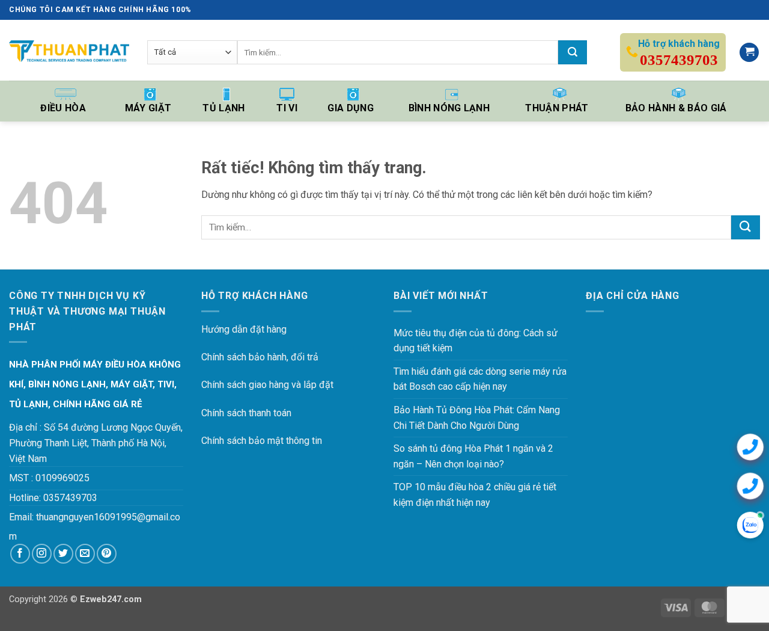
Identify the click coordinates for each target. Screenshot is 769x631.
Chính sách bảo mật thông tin (261, 440)
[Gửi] (572, 52)
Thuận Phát (556, 108)
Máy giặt (148, 108)
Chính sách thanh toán (246, 413)
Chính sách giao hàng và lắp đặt (267, 384)
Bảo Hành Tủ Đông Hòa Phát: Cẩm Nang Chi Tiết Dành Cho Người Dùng (477, 417)
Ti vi (286, 108)
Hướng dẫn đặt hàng (244, 329)
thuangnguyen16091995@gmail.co (108, 517)
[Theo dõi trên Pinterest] (107, 554)
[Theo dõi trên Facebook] (20, 554)
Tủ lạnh (223, 108)
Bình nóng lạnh (449, 108)
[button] (749, 53)
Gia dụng (350, 108)
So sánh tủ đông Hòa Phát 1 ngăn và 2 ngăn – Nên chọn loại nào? (473, 456)
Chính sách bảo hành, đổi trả (259, 357)
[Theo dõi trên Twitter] (63, 554)
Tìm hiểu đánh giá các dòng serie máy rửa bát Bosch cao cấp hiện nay (480, 379)
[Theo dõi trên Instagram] (42, 554)
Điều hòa (63, 108)
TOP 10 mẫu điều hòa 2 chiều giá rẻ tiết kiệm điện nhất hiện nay (475, 494)
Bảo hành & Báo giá (676, 108)
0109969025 (62, 478)
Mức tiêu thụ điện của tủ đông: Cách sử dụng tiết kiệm (476, 340)
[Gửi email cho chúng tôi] (85, 554)
